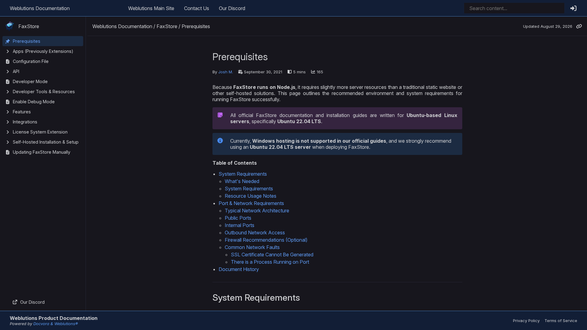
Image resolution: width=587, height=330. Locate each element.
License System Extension (40, 131)
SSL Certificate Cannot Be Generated (272, 254)
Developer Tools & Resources (44, 91)
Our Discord (232, 8)
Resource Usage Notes (250, 196)
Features (22, 111)
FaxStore (28, 26)
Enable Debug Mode (34, 101)
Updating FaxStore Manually (41, 152)
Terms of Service (561, 320)
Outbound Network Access (255, 232)
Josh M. (225, 71)
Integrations (25, 121)
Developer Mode (30, 81)
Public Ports (238, 218)
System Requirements (243, 174)
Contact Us (196, 8)
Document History (239, 269)
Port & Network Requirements (251, 203)
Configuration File (31, 61)
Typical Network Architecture (257, 210)
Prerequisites (26, 41)
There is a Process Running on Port (270, 262)
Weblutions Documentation (40, 8)
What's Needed (242, 181)
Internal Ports (239, 225)
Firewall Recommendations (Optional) (266, 240)
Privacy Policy (526, 320)
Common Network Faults (252, 247)
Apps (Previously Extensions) (43, 51)
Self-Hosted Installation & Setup (46, 142)
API (16, 71)
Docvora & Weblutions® (55, 323)
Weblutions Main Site (151, 8)
